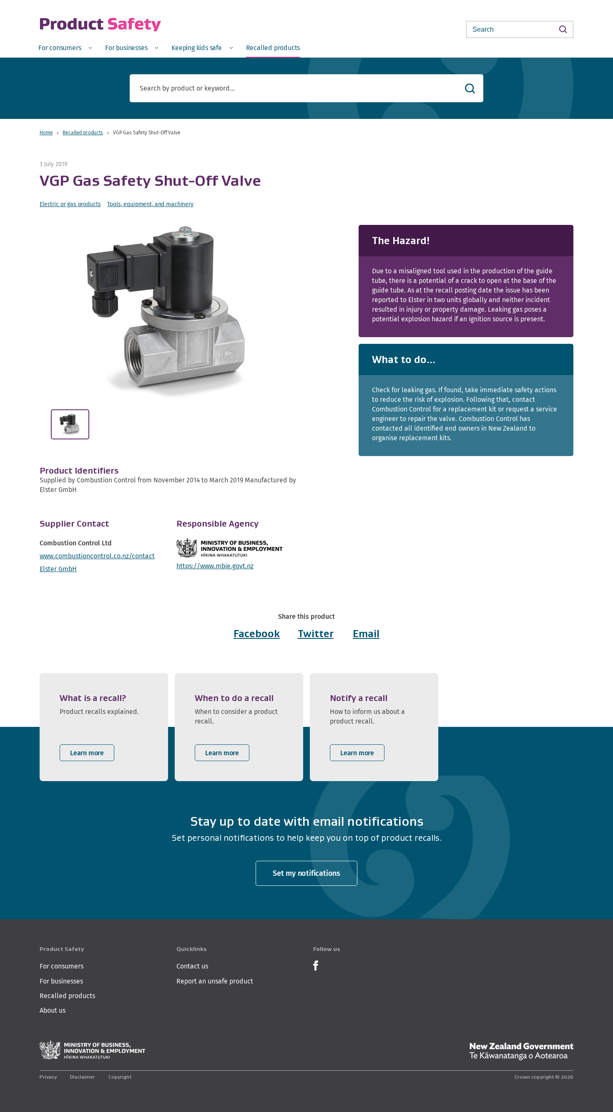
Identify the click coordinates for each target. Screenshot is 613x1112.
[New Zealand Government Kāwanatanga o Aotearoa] (521, 1051)
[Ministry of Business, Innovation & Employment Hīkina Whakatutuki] (93, 1050)
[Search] (563, 29)
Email (366, 633)
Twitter (316, 633)
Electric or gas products (70, 204)
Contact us (192, 966)
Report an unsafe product (214, 981)
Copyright (119, 1076)
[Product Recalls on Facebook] (315, 965)
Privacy (48, 1076)
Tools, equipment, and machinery (150, 204)
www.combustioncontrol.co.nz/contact (97, 556)
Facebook (257, 633)
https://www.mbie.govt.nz (215, 566)
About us (52, 1010)
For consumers (61, 966)
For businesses (61, 981)
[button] (172, 312)
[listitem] (104, 727)
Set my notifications (306, 873)
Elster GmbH (58, 569)
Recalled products (83, 132)
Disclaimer (82, 1076)
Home (46, 132)
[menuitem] (65, 47)
